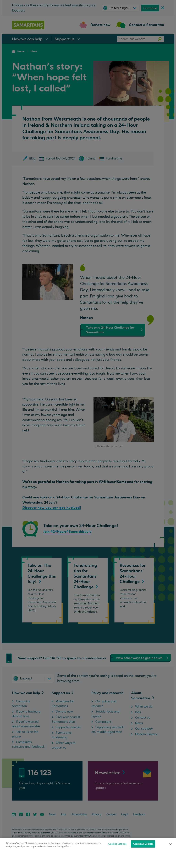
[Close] (170, 844)
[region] (88, 844)
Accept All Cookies (143, 843)
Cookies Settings (117, 843)
